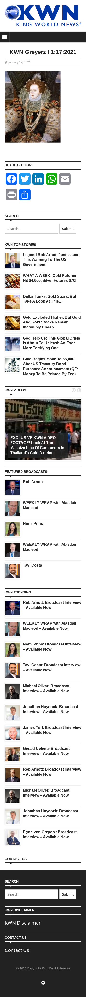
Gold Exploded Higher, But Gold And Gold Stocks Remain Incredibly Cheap (52, 322)
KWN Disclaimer (23, 923)
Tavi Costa (32, 565)
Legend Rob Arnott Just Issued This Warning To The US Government (51, 260)
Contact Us (17, 950)
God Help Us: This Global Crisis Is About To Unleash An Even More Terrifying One (51, 343)
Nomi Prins (33, 524)
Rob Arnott (33, 482)
